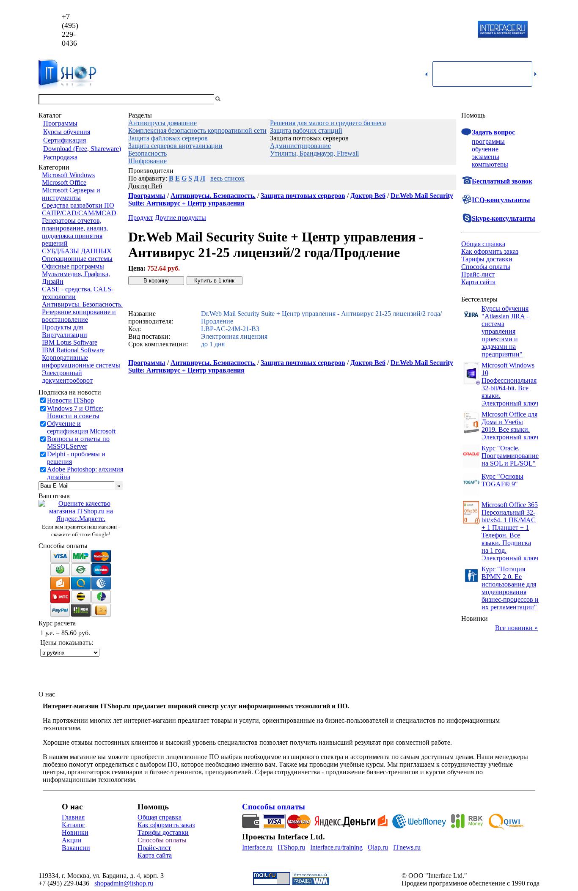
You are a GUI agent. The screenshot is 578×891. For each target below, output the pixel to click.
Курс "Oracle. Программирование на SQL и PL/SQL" (510, 455)
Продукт (140, 217)
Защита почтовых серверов (309, 138)
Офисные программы (73, 266)
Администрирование (300, 145)
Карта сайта (478, 281)
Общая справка (483, 243)
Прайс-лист (478, 274)
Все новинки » (516, 627)
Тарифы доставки (486, 259)
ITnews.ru (407, 847)
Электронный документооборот (67, 376)
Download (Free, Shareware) (82, 148)
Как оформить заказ (489, 251)
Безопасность (147, 153)
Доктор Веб (145, 185)
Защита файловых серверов (168, 138)
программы (488, 141)
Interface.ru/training (336, 847)
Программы (60, 123)
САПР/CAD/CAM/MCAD (79, 213)
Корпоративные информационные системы (81, 361)
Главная (73, 817)
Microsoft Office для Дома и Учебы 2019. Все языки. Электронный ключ (510, 426)
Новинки (75, 832)
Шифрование (147, 160)
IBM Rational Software (73, 350)
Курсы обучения (66, 131)
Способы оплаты (485, 266)
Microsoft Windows (68, 174)
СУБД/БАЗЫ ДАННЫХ (77, 251)
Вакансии (76, 847)
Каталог (73, 824)
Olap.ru (378, 847)
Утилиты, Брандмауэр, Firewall (314, 153)
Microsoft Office (64, 182)
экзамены (485, 156)
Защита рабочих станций (306, 130)
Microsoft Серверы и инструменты (71, 193)
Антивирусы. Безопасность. (82, 304)
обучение (485, 149)
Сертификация (64, 140)
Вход (532, 99)
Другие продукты (180, 217)
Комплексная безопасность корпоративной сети (197, 130)
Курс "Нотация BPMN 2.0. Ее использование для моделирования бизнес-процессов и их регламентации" (510, 588)
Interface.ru (257, 847)
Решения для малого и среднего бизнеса (328, 122)
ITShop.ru (291, 847)
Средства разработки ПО (78, 205)
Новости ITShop (70, 400)
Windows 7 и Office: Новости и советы (75, 412)
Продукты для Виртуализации (64, 331)
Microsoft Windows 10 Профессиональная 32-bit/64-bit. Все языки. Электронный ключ (510, 384)
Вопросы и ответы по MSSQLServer (78, 442)
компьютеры (490, 164)
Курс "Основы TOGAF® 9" (502, 480)
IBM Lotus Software (69, 342)
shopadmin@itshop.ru (397, 29)
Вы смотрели (236, 99)
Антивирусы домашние (162, 122)
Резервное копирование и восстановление (79, 315)
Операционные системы (77, 258)
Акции (72, 840)
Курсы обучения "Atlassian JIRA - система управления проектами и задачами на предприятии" (505, 331)
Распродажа (60, 157)
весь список (227, 178)
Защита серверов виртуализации (175, 145)
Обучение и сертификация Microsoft (81, 427)
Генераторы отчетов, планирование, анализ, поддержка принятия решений (75, 232)
